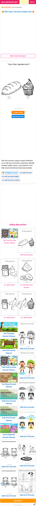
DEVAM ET (18, 501)
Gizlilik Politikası (18, 505)
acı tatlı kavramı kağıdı (10, 176)
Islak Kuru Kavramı (9, 466)
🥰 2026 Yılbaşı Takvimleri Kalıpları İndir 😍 (18, 12)
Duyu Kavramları (17, 7)
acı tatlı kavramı (26, 173)
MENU (32, 2)
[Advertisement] (18, 33)
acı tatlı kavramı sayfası (11, 180)
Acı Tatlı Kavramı (9, 285)
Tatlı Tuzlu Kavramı (26, 255)
